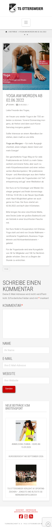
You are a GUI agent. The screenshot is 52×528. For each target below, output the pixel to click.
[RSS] (31, 516)
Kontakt (20, 510)
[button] (26, 22)
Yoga (6, 269)
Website (9, 374)
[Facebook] (21, 516)
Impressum (31, 510)
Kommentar (13, 305)
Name (7, 343)
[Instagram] (26, 516)
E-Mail (7, 359)
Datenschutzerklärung (26, 512)
